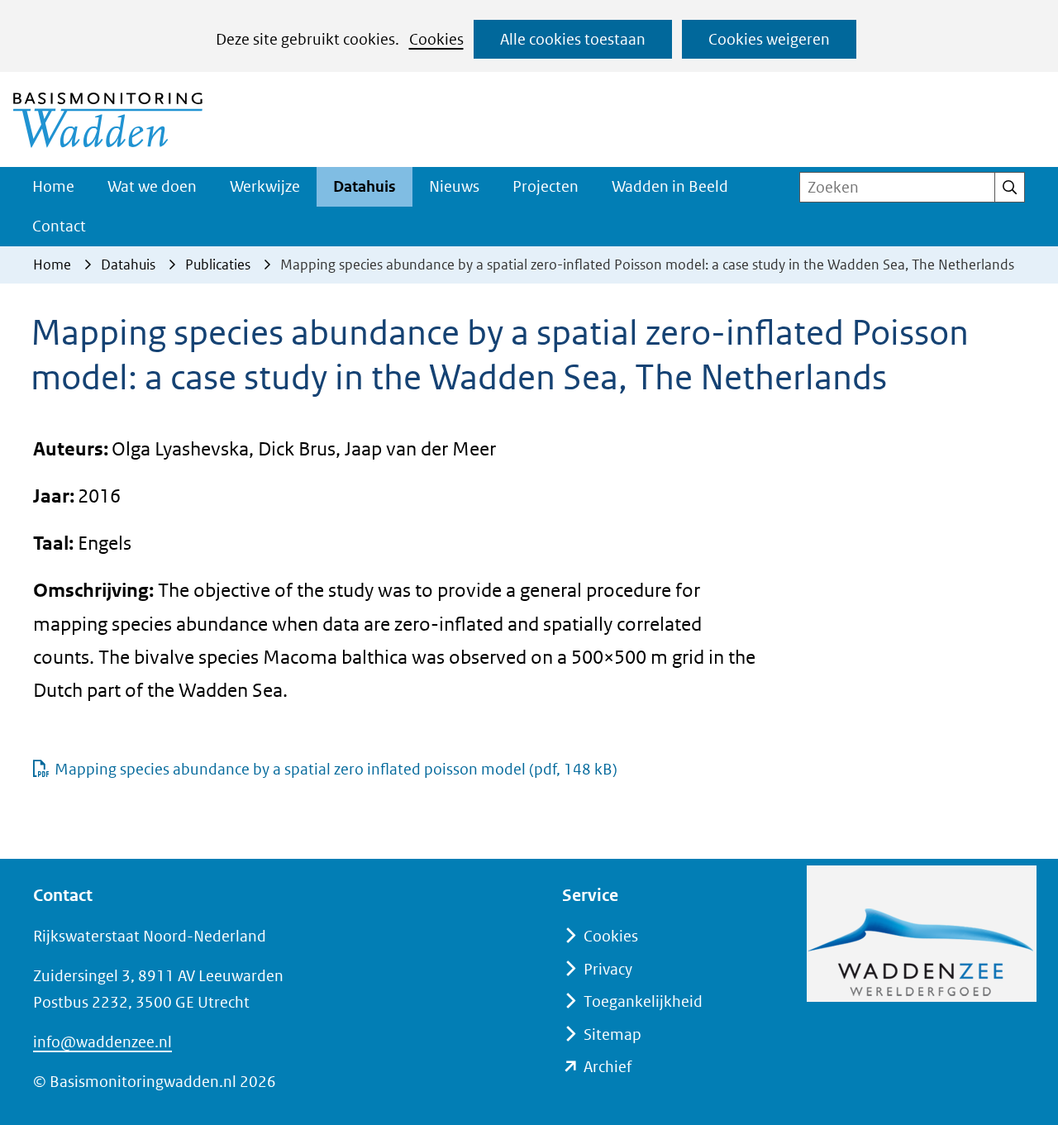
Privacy (608, 969)
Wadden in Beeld (670, 186)
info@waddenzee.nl (102, 1041)
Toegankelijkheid (643, 1001)
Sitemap (612, 1034)
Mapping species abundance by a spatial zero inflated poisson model (336, 769)
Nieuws (454, 186)
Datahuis (364, 186)
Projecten (545, 186)
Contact (59, 226)
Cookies (436, 39)
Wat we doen (152, 186)
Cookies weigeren (769, 39)
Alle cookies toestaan (573, 39)
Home (53, 186)
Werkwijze (265, 186)
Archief (607, 1066)
